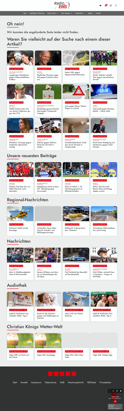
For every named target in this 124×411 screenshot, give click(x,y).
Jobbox (90, 13)
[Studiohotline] (23, 5)
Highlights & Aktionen (36, 13)
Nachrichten (51, 13)
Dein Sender (65, 13)
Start (24, 13)
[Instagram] (16, 5)
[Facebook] (12, 5)
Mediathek (79, 13)
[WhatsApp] (9, 5)
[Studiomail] (20, 5)
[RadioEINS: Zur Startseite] (62, 5)
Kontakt (98, 13)
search (116, 5)
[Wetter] (111, 5)
